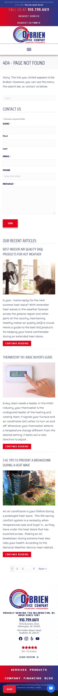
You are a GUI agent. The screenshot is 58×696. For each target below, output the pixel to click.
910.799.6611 (29, 620)
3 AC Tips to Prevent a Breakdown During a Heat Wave (27, 462)
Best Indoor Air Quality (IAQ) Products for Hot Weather (23, 251)
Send (10, 223)
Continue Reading (18, 343)
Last (5, 148)
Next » (43, 568)
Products (38, 669)
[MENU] (29, 49)
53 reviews (31, 651)
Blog (48, 678)
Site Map (30, 687)
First (5, 136)
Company (13, 678)
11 (34, 568)
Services (19, 669)
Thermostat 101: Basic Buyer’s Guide (27, 357)
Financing (33, 678)
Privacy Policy (34, 684)
